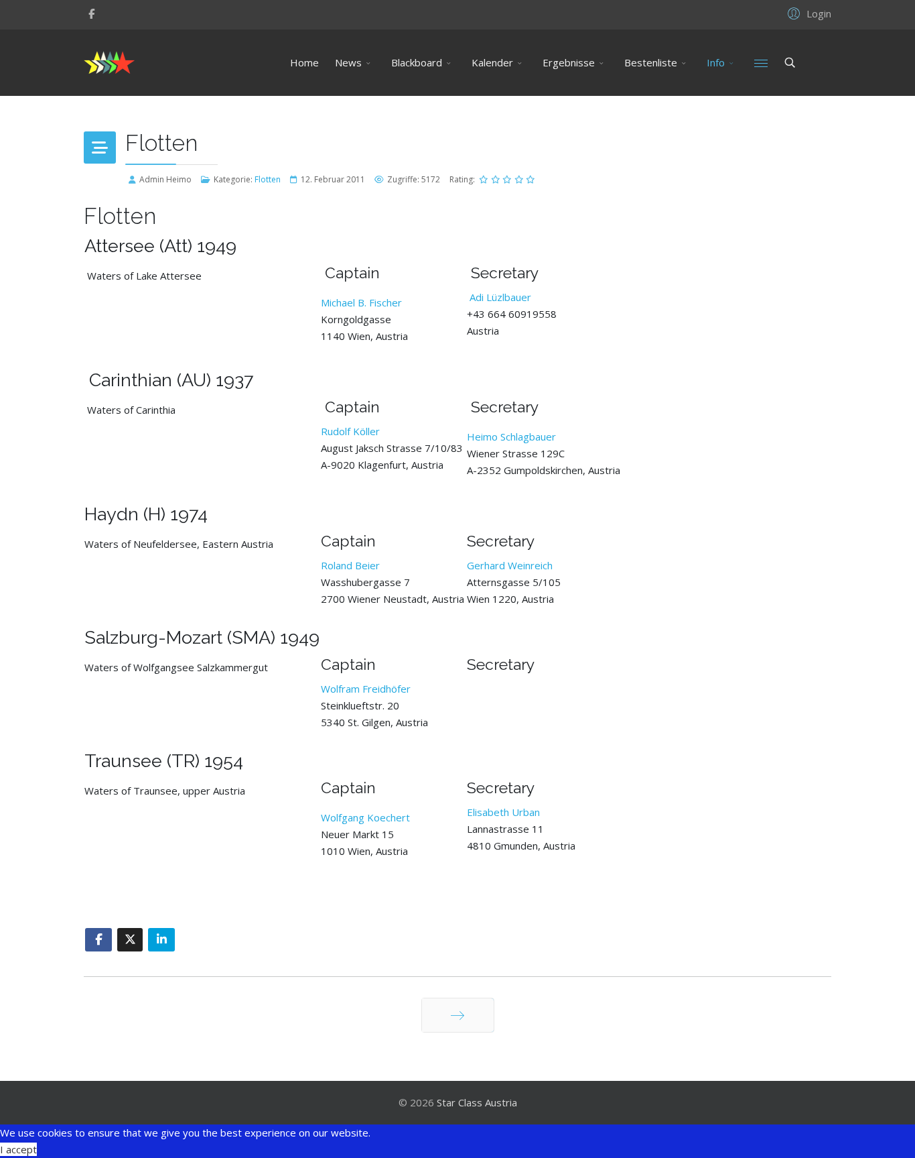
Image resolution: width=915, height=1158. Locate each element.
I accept (18, 1149)
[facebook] (91, 13)
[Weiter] (458, 1015)
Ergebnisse (569, 62)
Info (716, 62)
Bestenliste (650, 62)
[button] (807, 12)
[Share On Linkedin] (161, 939)
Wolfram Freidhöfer (366, 688)
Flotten (268, 179)
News (348, 62)
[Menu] (761, 63)
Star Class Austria (477, 1102)
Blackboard (416, 62)
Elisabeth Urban (503, 812)
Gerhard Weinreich (510, 565)
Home (304, 62)
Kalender (492, 62)
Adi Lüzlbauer (500, 297)
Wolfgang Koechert (365, 817)
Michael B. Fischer (361, 302)
